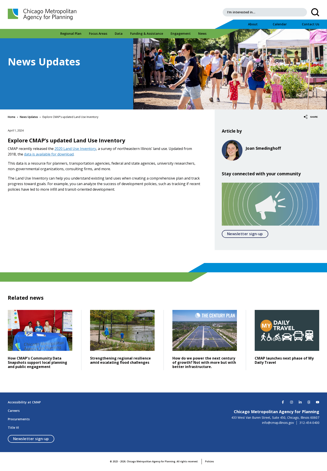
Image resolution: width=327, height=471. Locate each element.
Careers (14, 410)
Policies (209, 461)
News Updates (29, 117)
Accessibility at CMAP (24, 402)
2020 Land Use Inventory (75, 148)
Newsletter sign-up (247, 233)
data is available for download (49, 154)
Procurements (19, 419)
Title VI (13, 427)
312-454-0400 (309, 423)
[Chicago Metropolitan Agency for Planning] (43, 14)
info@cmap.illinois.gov (278, 423)
